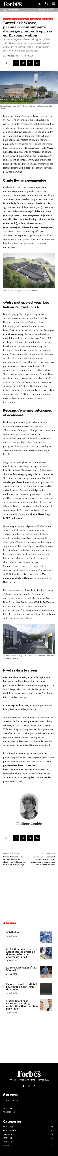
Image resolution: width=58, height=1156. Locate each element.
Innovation (47, 19)
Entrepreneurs (21, 19)
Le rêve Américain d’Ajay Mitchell (21, 969)
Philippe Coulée (13, 55)
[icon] (5, 9)
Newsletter (13, 9)
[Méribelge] (46, 937)
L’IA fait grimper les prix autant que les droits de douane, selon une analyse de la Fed (21, 953)
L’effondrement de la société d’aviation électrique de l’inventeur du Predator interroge (14, 861)
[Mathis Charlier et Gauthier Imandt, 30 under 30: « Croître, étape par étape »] (46, 1005)
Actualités (8, 19)
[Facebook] (16, 63)
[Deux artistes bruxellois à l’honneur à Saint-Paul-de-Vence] (46, 989)
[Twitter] (23, 63)
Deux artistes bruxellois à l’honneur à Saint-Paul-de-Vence (21, 987)
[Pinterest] (30, 63)
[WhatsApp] (37, 63)
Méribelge (12, 932)
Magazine (44, 9)
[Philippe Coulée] (29, 806)
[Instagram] (29, 1086)
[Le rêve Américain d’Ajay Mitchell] (46, 972)
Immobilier (35, 19)
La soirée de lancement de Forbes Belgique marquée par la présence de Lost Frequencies (43, 861)
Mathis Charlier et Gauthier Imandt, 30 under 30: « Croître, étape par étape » (22, 1005)
